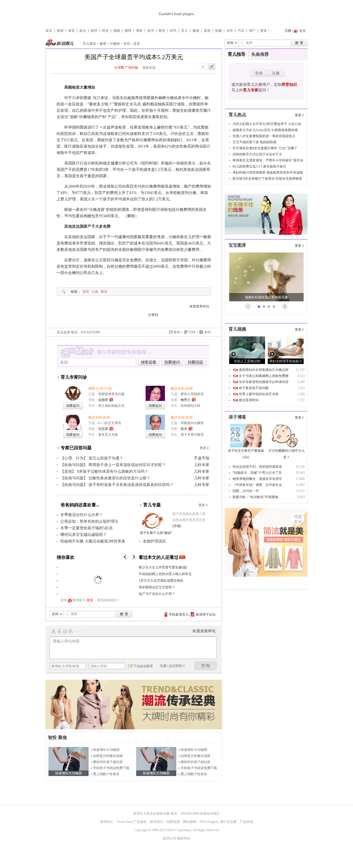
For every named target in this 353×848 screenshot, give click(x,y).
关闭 (207, 332)
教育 (162, 31)
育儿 (184, 31)
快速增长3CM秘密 (106, 750)
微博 (128, 31)
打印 (192, 332)
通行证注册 (228, 822)
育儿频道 (89, 44)
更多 (263, 31)
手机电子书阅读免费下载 (111, 768)
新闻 (60, 31)
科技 (105, 31)
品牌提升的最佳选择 (108, 756)
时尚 (173, 31)
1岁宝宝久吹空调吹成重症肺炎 (161, 581)
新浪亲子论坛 (206, 614)
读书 (150, 31)
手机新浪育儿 (179, 614)
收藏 (218, 31)
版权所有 (183, 838)
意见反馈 (63, 332)
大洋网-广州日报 (126, 68)
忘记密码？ (177, 666)
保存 (176, 332)
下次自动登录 (143, 666)
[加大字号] (211, 66)
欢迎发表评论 (199, 306)
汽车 (241, 31)
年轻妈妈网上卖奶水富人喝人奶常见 (165, 574)
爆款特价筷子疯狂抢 (108, 762)
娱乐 (82, 31)
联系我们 (156, 822)
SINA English (209, 822)
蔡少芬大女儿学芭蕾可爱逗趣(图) (163, 567)
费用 (104, 292)
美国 (85, 292)
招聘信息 (173, 822)
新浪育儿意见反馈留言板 (151, 813)
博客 (139, 31)
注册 (288, 31)
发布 (205, 665)
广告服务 (140, 822)
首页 (49, 31)
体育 (71, 31)
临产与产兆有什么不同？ (157, 594)
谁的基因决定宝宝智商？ (157, 587)
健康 (195, 31)
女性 (229, 31)
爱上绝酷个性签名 (106, 774)
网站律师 (189, 822)
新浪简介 (106, 822)
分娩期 (115, 44)
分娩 (95, 292)
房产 (252, 31)
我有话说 (149, 68)
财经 (94, 31)
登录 (90, 600)
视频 (116, 31)
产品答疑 (246, 822)
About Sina (124, 822)
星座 (207, 31)
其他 (126, 44)
